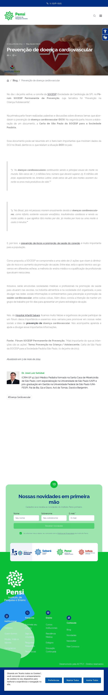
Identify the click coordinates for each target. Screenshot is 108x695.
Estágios (49, 642)
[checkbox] (21, 533)
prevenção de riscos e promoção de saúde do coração (50, 243)
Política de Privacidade (66, 533)
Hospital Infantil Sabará (27, 315)
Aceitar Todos (92, 680)
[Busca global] (94, 16)
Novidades (71, 635)
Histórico (8, 628)
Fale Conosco (73, 646)
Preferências (53, 680)
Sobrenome (46, 513)
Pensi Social (30, 652)
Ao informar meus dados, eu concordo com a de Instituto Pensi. (56, 533)
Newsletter (71, 641)
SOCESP (52, 94)
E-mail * (72, 513)
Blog (15, 80)
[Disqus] (54, 441)
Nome (16, 513)
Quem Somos (10, 633)
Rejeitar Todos (73, 680)
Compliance (10, 648)
